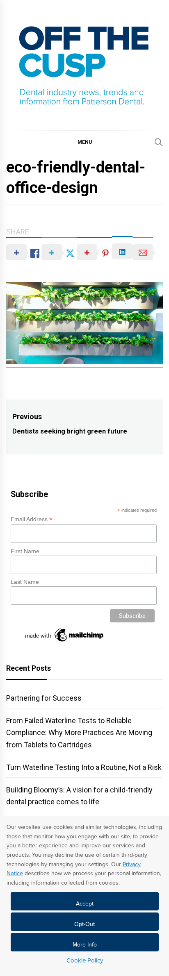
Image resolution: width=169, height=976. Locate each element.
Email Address (32, 519)
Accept (85, 903)
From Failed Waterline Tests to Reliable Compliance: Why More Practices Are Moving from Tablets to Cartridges (79, 732)
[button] (84, 142)
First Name (25, 551)
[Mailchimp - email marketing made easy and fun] (65, 641)
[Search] (159, 142)
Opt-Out (84, 924)
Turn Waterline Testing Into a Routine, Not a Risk (84, 767)
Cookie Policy (84, 960)
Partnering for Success (44, 698)
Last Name (25, 582)
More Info (85, 944)
